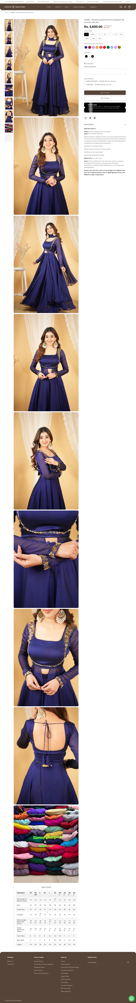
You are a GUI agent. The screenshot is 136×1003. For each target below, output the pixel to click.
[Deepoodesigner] (15, 7)
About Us (10, 961)
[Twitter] (90, 118)
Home (49, 7)
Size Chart (90, 63)
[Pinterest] (94, 118)
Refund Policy (38, 970)
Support (93, 7)
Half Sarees (64, 973)
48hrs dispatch (66, 991)
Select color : (93, 43)
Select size (88, 31)
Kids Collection (66, 979)
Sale (66, 7)
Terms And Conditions (41, 973)
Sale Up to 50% (66, 988)
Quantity (87, 52)
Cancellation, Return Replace (43, 964)
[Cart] (129, 7)
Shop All (58, 7)
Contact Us (10, 964)
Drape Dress (65, 976)
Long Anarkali (65, 964)
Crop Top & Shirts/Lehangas (70, 967)
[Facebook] (85, 118)
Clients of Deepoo (67, 985)
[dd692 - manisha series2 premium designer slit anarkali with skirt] (46, 67)
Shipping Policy (39, 967)
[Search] (121, 7)
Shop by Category (79, 7)
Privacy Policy (38, 961)
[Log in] (125, 7)
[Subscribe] (128, 962)
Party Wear (64, 982)
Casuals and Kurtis (67, 970)
